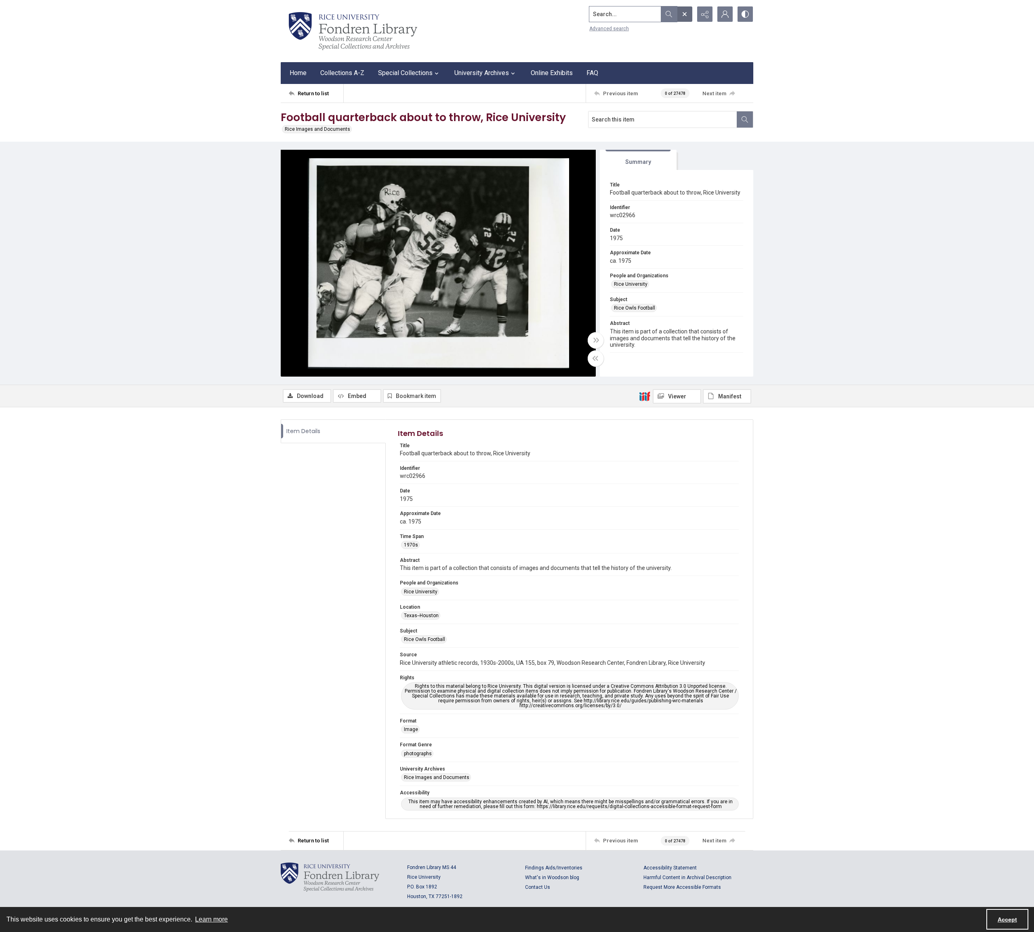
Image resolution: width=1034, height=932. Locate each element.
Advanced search (609, 28)
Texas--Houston (421, 615)
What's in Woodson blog (552, 877)
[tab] (638, 160)
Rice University (630, 284)
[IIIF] (644, 396)
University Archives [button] (481, 73)
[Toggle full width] (596, 340)
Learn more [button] (211, 919)
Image (411, 729)
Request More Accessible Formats (682, 887)
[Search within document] (745, 119)
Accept (1007, 919)
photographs (418, 753)
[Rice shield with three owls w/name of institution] (353, 31)
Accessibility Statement (670, 868)
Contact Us (537, 887)
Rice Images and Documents (317, 129)
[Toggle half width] (596, 358)
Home (298, 73)
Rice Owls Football (634, 308)
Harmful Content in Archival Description (687, 877)
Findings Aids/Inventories (553, 868)
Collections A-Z (342, 73)
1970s (411, 545)
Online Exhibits (552, 73)
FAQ (592, 73)
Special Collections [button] (405, 73)
